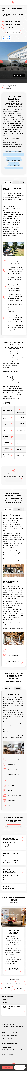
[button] (1, 61)
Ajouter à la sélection (14, 32)
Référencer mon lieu (7, 1024)
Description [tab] (8, 509)
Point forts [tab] (8, 182)
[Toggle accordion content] (22, 839)
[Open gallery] (12, 417)
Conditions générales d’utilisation (12, 1049)
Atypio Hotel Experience (9, 1035)
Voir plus (6, 461)
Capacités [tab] (17, 688)
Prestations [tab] (18, 509)
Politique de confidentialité (10, 1052)
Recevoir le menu (13, 661)
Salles (15, 81)
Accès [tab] (16, 182)
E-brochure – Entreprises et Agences (12, 1026)
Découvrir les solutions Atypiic (13, 969)
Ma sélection (21, 1067)
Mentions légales (6, 1047)
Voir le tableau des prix (13, 480)
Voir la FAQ (7, 983)
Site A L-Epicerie (6, 1038)
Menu (3, 3)
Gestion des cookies (7, 1054)
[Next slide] (24, 80)
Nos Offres (4, 1002)
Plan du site (5, 1057)
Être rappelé (20, 988)
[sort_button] (25, 407)
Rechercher (7, 1067)
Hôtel (8, 81)
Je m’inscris (13, 1012)
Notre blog (4, 999)
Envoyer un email (7, 988)
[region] (13, 42)
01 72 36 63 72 (20, 983)
